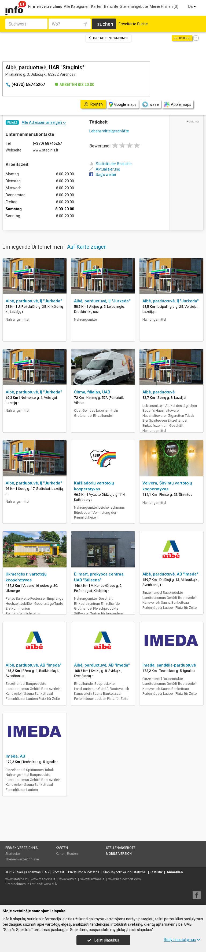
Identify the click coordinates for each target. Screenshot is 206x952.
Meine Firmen (164, 6)
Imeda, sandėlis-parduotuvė (169, 665)
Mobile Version (119, 854)
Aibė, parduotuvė (158, 392)
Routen (72, 854)
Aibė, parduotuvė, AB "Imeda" (170, 574)
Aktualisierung (108, 169)
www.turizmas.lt (92, 879)
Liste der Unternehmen (109, 38)
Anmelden (175, 872)
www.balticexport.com (124, 879)
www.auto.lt (67, 879)
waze (154, 104)
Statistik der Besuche (114, 164)
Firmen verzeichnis (45, 6)
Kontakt (58, 872)
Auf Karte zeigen (86, 247)
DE (191, 6)
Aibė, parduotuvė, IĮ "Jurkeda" (34, 301)
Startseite (12, 854)
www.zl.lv (50, 884)
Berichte (111, 6)
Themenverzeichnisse (22, 859)
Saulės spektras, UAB (33, 872)
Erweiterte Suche (133, 24)
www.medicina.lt (43, 879)
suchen (105, 24)
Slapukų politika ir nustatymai (124, 872)
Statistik (156, 872)
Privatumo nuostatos (83, 872)
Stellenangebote (134, 6)
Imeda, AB (15, 756)
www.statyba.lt (16, 879)
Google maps (125, 104)
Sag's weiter (106, 174)
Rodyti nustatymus (180, 939)
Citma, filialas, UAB (92, 392)
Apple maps (181, 104)
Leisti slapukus (106, 940)
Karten (96, 6)
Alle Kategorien (77, 6)
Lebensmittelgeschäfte (109, 131)
